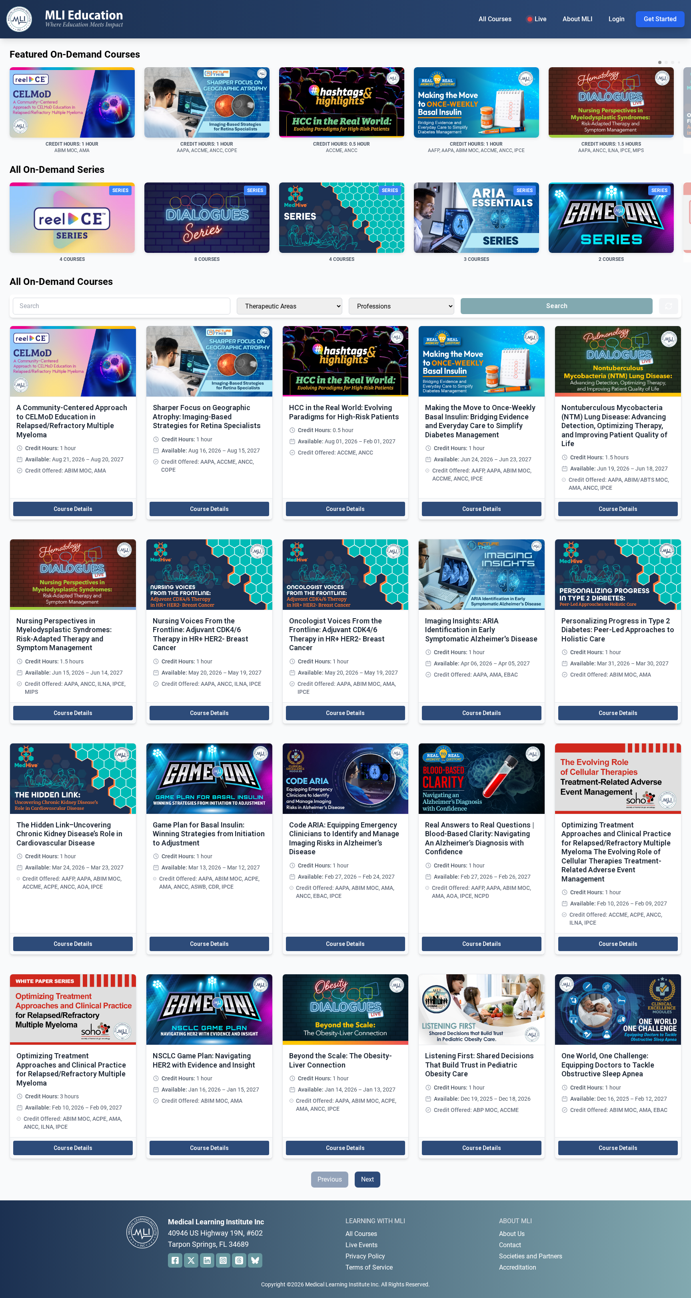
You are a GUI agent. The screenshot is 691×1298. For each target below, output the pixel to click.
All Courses (495, 19)
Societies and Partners (530, 1256)
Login (617, 19)
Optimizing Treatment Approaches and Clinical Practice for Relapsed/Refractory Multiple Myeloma (71, 1069)
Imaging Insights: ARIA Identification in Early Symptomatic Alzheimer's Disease (481, 630)
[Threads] (239, 1260)
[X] (191, 1260)
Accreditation (517, 1267)
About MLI (578, 19)
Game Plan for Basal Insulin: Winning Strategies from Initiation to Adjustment (209, 834)
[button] (659, 62)
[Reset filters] (668, 306)
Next (367, 1179)
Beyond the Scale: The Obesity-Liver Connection (340, 1060)
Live (541, 19)
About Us (512, 1234)
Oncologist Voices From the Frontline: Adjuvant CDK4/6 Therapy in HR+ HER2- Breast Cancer (337, 634)
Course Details (73, 509)
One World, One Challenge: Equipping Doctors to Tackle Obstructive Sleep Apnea (607, 1065)
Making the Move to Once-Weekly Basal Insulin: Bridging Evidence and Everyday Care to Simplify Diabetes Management (480, 421)
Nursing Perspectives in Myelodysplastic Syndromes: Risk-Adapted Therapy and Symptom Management (64, 634)
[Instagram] (223, 1260)
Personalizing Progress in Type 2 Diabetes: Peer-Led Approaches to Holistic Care (617, 630)
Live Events (361, 1245)
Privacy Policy (365, 1256)
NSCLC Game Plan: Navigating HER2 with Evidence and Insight (204, 1060)
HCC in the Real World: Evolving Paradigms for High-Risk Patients (344, 412)
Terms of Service (369, 1267)
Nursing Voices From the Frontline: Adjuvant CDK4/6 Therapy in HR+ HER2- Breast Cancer (200, 634)
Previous (330, 1179)
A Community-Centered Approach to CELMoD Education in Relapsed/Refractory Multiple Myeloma (71, 421)
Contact (510, 1245)
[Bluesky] (255, 1260)
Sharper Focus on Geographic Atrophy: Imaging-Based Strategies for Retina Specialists (207, 416)
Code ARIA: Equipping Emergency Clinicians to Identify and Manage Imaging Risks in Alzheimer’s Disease (344, 838)
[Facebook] (175, 1260)
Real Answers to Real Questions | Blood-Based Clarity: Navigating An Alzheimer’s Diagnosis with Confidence (479, 838)
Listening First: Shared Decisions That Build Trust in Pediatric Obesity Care (479, 1065)
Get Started (660, 19)
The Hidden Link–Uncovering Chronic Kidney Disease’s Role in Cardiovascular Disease (69, 834)
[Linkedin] (207, 1260)
